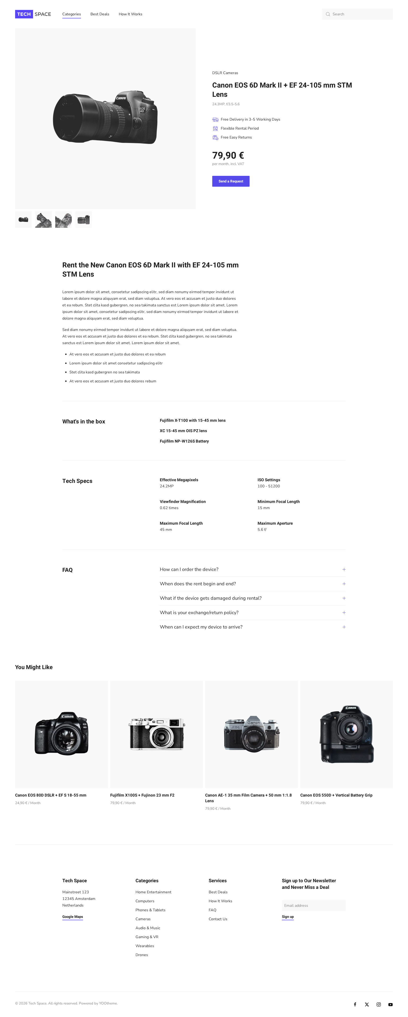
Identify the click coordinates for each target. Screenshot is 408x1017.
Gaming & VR (147, 937)
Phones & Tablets (151, 910)
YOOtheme (108, 1003)
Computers (145, 901)
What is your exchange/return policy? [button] (199, 612)
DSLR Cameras (225, 73)
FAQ (212, 910)
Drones (142, 955)
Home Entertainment (153, 892)
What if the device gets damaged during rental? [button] (211, 598)
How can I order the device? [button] (189, 569)
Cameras (143, 919)
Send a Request (231, 181)
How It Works (130, 14)
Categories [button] (71, 14)
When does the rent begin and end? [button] (198, 584)
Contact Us (218, 919)
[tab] (23, 219)
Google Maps (72, 916)
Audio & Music (148, 928)
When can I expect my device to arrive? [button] (201, 627)
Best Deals (99, 14)
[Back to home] (34, 14)
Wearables (145, 946)
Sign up (288, 916)
